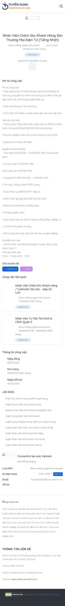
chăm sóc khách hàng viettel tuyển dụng (26, 398)
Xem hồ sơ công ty (26, 461)
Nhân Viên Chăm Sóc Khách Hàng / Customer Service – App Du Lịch (36, 289)
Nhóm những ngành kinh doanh (24, 45)
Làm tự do (32, 54)
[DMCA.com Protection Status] (14, 594)
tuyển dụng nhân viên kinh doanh (22, 416)
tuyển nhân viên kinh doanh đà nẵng (24, 433)
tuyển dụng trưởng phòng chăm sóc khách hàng (30, 421)
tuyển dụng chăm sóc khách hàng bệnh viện (28, 410)
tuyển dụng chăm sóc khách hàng (23, 404)
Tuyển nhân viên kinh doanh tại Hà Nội (25, 439)
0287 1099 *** (50, 473)
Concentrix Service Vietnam (34, 456)
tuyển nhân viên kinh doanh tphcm (23, 445)
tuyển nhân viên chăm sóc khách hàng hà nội (29, 427)
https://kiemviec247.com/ (24, 579)
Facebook (11, 269)
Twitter (27, 269)
